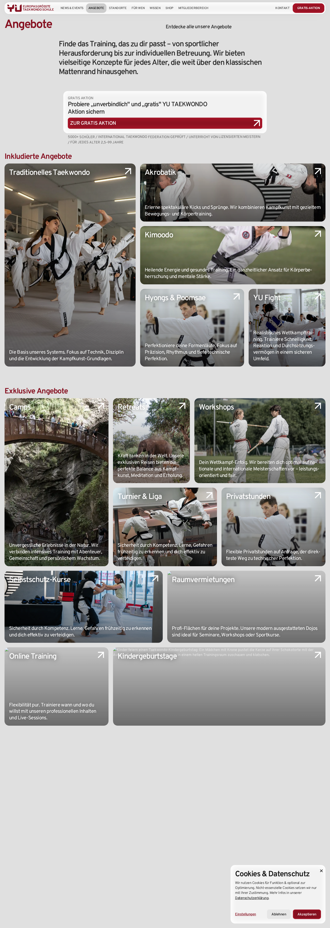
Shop (169, 8)
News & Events (72, 8)
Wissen (155, 8)
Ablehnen (278, 914)
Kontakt (282, 8)
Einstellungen (245, 914)
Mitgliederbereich (193, 8)
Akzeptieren (306, 914)
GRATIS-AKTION (308, 8)
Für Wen (138, 8)
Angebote (96, 8)
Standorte (118, 8)
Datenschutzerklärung (252, 898)
